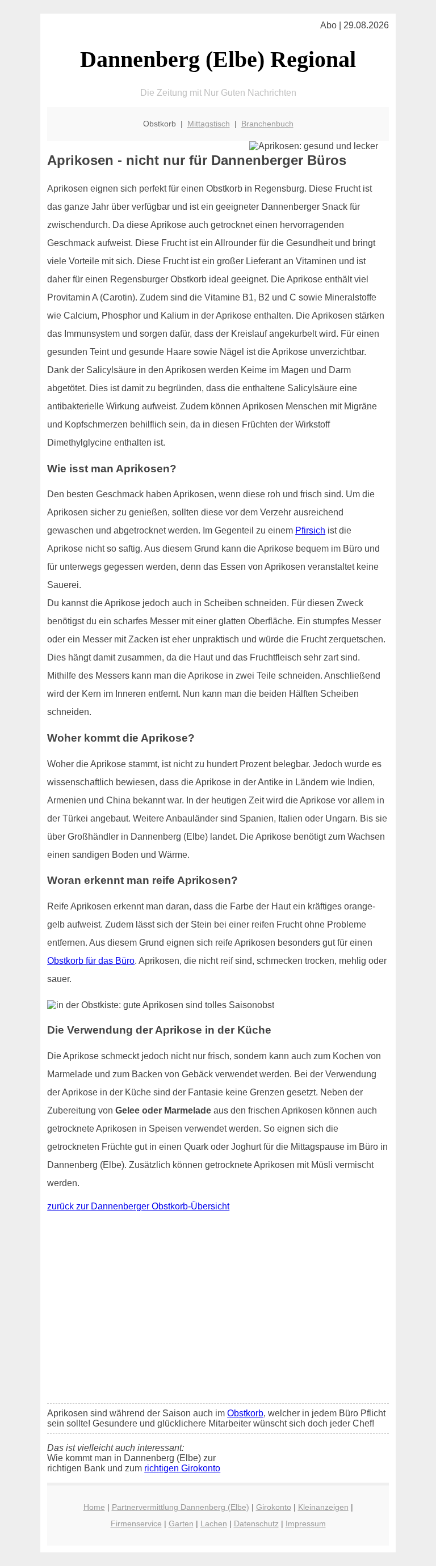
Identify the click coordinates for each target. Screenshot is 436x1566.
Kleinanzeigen (323, 1507)
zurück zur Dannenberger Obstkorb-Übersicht (138, 1206)
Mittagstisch (208, 123)
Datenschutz (256, 1523)
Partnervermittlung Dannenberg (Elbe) (180, 1507)
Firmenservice (136, 1523)
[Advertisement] (218, 1310)
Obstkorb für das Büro (91, 961)
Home (94, 1507)
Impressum (306, 1523)
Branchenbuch (267, 123)
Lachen (213, 1523)
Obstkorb (245, 1413)
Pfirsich (310, 530)
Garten (181, 1523)
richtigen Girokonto (182, 1468)
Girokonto (273, 1507)
